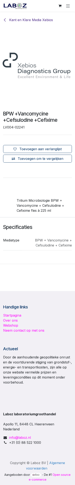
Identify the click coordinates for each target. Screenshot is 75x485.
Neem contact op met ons (23, 330)
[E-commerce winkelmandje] (60, 6)
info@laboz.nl (20, 437)
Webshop (10, 325)
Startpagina (12, 315)
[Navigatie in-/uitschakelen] (68, 6)
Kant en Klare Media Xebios (30, 20)
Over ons (10, 320)
